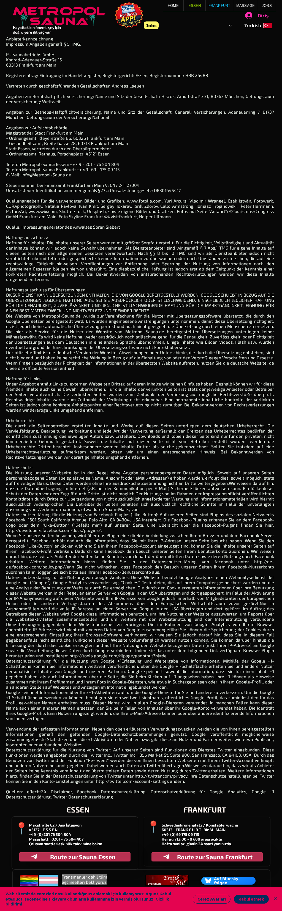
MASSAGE (245, 6)
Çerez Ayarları (211, 899)
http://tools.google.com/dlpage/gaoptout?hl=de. (118, 655)
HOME (173, 6)
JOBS (267, 6)
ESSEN (194, 6)
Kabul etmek (251, 899)
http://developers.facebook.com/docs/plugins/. (54, 530)
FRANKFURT (219, 6)
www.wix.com (42, 211)
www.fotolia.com (144, 200)
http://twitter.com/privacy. (161, 775)
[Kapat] (275, 899)
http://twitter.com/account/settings (132, 781)
